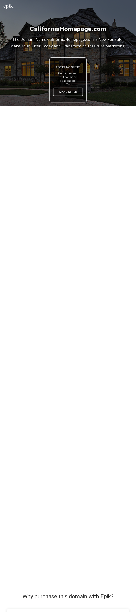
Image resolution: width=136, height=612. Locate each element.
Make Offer (68, 91)
